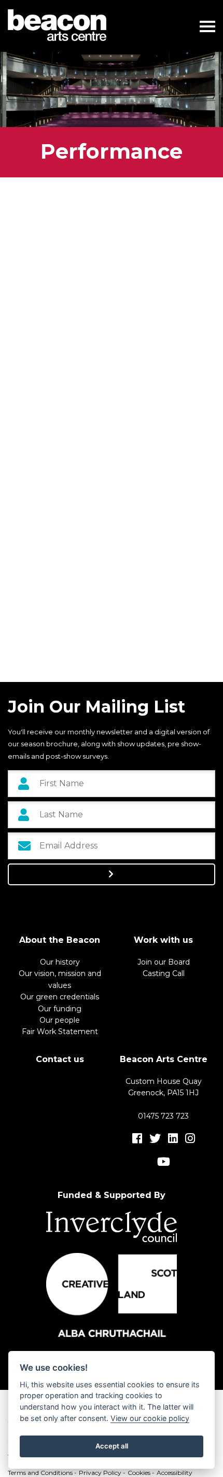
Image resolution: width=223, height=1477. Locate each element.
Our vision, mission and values (60, 979)
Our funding (59, 1008)
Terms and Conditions (40, 1472)
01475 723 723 (163, 1116)
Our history (60, 962)
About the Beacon (59, 940)
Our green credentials (59, 996)
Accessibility (174, 1472)
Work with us (163, 940)
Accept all (111, 1446)
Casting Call (164, 973)
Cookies (139, 1472)
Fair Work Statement (60, 1031)
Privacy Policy (100, 1472)
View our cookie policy (149, 1418)
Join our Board (163, 962)
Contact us (60, 1059)
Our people (59, 1020)
